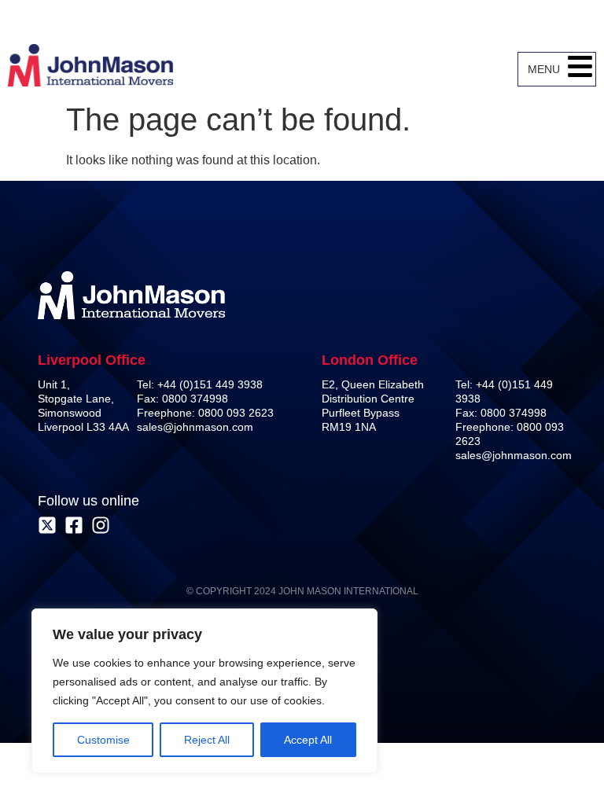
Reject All (207, 739)
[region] (204, 691)
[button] (580, 69)
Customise (103, 739)
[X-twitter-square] (47, 525)
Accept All (308, 739)
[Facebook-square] (73, 525)
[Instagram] (100, 525)
